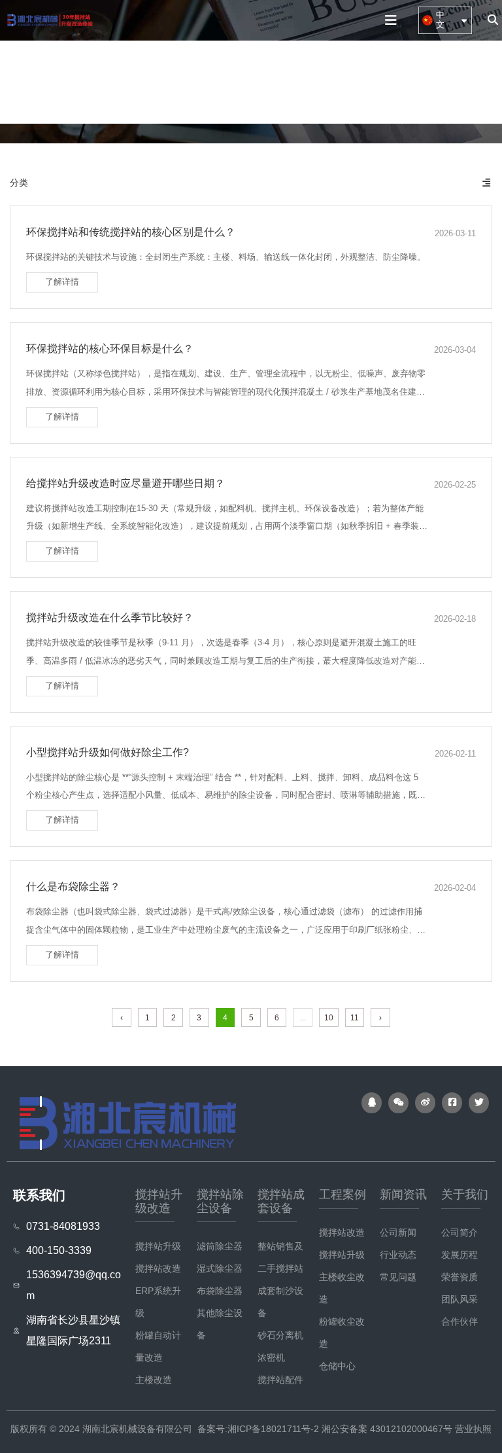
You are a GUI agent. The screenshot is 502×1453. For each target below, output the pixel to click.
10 (328, 1017)
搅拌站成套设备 (227, 81)
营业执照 (473, 1429)
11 (354, 1017)
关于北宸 (412, 81)
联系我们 (470, 81)
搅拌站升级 (158, 1246)
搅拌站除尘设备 (142, 81)
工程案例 (298, 81)
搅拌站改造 (158, 1268)
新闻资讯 (355, 81)
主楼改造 (153, 1379)
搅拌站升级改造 (57, 81)
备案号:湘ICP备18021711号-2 (258, 1429)
